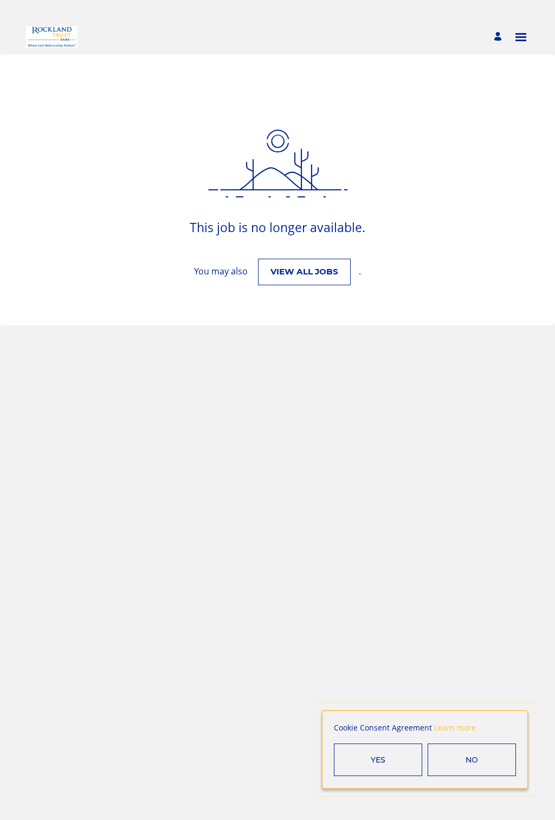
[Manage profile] (499, 37)
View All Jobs (304, 271)
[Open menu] (521, 37)
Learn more (455, 727)
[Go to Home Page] (52, 37)
